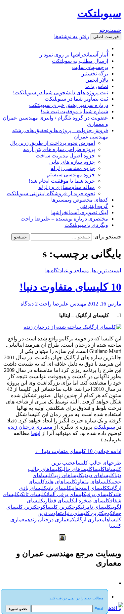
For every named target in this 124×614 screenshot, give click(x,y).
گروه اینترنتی (94, 206)
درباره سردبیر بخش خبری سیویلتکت (68, 105)
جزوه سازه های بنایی (72, 162)
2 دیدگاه (29, 304)
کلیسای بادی (59, 488)
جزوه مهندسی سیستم (71, 174)
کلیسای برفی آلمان (66, 494)
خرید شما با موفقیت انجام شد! (62, 181)
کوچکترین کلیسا (63, 507)
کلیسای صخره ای (92, 500)
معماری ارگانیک (88, 519)
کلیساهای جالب (77, 469)
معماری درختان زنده (30, 427)
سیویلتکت (99, 13)
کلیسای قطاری (59, 500)
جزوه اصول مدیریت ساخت (65, 155)
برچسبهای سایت (90, 67)
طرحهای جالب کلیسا (98, 463)
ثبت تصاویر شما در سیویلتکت (76, 99)
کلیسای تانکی (33, 494)
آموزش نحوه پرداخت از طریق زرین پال (52, 143)
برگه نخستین (94, 73)
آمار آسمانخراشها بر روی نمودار (74, 54)
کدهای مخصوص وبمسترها (79, 200)
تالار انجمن (96, 80)
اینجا (35, 433)
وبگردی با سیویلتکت (86, 225)
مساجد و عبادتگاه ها (67, 270)
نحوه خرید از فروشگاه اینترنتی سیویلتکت (51, 193)
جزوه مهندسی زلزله (73, 168)
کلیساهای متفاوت (93, 481)
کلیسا (99, 469)
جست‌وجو (110, 30)
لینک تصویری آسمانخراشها (79, 212)
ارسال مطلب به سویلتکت (80, 61)
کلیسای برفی (99, 494)
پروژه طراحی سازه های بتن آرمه (59, 149)
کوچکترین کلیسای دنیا (89, 513)
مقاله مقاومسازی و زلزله (66, 187)
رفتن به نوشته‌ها (71, 36)
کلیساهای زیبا (68, 475)
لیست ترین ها (106, 270)
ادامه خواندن (78, 451)
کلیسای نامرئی (96, 507)
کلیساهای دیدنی (98, 475)
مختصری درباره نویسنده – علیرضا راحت (64, 218)
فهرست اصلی (106, 36)
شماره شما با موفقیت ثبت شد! (74, 111)
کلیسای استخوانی (89, 488)
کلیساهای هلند (60, 481)
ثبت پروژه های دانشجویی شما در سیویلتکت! (60, 92)
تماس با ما (96, 86)
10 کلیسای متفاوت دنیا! (70, 287)
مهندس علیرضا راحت (62, 304)
